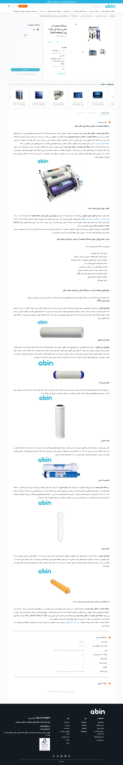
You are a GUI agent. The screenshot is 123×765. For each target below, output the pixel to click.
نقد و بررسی (105, 112)
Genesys (83, 731)
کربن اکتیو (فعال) (99, 737)
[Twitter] (69, 756)
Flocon (84, 725)
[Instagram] (65, 756)
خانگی (93, 143)
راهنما (67, 743)
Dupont (83, 722)
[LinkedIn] (61, 756)
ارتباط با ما (13, 6)
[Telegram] (57, 756)
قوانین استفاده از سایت (64, 732)
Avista (84, 728)
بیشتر (25, 35)
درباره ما (67, 725)
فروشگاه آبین (112, 16)
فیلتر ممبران (100, 728)
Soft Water (74, 16)
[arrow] (83, 52)
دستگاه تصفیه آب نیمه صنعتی (99, 732)
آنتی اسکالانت (100, 725)
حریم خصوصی (65, 737)
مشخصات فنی (93, 112)
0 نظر (58, 42)
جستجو (22, 6)
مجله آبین (66, 722)
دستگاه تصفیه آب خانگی (86, 16)
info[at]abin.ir (45, 726)
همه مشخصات (61, 74)
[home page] (109, 6)
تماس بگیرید (25, 70)
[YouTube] (53, 756)
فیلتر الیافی (101, 722)
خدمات (67, 740)
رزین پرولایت (100, 740)
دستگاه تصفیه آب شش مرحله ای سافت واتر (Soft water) (54, 16)
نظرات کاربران (81, 112)
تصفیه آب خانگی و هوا (101, 16)
